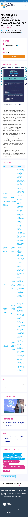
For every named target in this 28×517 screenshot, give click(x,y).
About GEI (25, 1)
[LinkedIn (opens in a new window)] (7, 513)
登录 (2, 1)
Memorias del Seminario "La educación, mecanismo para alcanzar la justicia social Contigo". (15, 424)
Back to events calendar (8, 476)
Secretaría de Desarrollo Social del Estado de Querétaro (15, 437)
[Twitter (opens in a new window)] (4, 513)
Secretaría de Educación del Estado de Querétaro (14, 441)
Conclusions (7, 384)
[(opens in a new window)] (8, 504)
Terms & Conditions (7, 509)
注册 (5, 1)
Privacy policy (17, 509)
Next (26, 405)
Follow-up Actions (8, 387)
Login (14, 56)
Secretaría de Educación (17, 34)
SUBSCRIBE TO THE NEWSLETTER (12, 496)
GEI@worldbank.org (22, 485)
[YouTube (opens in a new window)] (10, 513)
